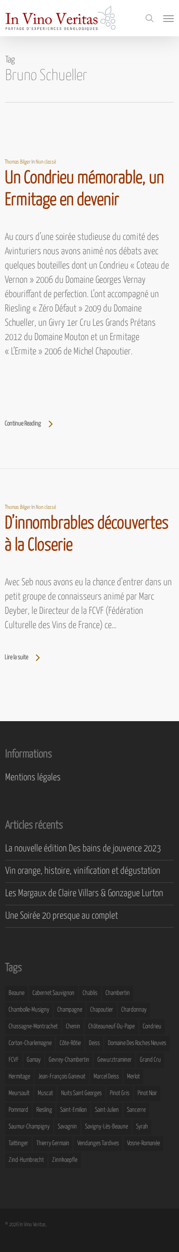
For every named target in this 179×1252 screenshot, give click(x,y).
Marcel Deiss (106, 1077)
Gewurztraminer (114, 1060)
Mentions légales (33, 777)
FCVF (14, 1060)
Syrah (142, 1127)
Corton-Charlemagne (30, 1043)
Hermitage (19, 1077)
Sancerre (136, 1110)
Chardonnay (134, 1010)
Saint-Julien (107, 1110)
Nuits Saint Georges (81, 1093)
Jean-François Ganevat (61, 1077)
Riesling (44, 1110)
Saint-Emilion (73, 1110)
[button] (168, 18)
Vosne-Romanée (143, 1143)
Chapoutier (101, 1010)
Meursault (19, 1093)
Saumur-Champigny (29, 1127)
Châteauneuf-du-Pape (111, 1027)
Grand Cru (150, 1060)
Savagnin (67, 1127)
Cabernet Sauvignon (53, 993)
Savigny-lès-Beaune (106, 1127)
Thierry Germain (52, 1143)
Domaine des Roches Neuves (137, 1043)
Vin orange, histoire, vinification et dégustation (82, 871)
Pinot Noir (147, 1093)
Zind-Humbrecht (26, 1160)
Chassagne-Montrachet (33, 1027)
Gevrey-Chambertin (69, 1060)
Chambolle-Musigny (29, 1010)
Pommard (18, 1110)
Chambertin (117, 993)
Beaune (16, 993)
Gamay (34, 1060)
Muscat (45, 1093)
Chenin (73, 1027)
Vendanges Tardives (98, 1143)
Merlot (133, 1077)
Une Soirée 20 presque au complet (61, 916)
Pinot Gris (119, 1093)
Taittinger (18, 1143)
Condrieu (152, 1027)
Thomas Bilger (18, 162)
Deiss (94, 1043)
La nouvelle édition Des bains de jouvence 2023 (83, 848)
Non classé (46, 162)
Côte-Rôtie (70, 1043)
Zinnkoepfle (64, 1160)
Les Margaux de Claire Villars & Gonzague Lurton (84, 893)
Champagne (69, 1010)
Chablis (90, 993)
